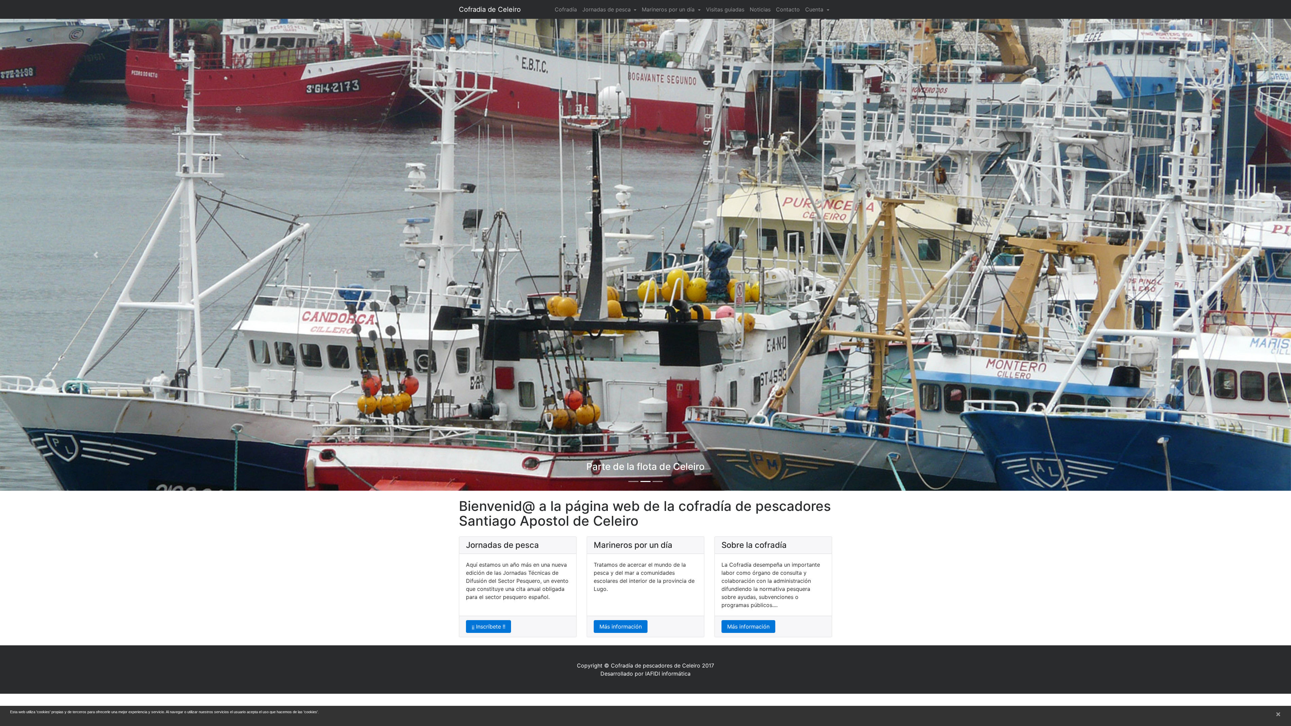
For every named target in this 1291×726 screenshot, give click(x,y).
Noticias (760, 9)
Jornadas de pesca (607, 9)
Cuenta (815, 9)
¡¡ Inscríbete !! (488, 626)
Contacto (788, 9)
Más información (620, 626)
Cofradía (566, 9)
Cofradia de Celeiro (490, 9)
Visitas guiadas (725, 9)
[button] (97, 255)
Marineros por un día (669, 9)
